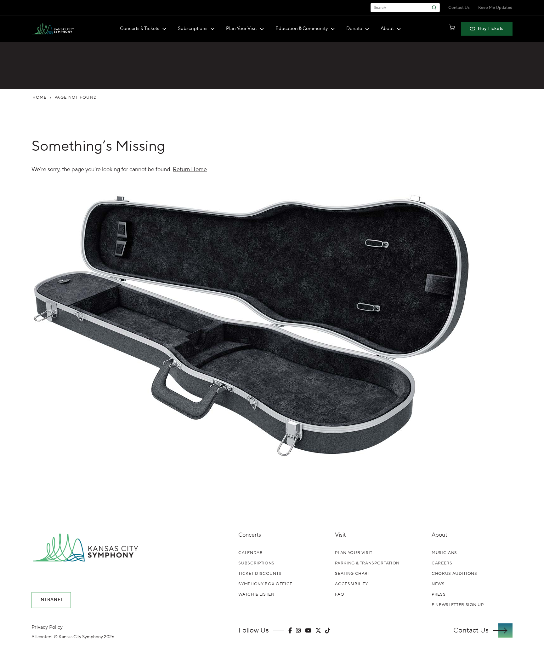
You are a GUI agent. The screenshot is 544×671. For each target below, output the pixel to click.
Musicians (444, 552)
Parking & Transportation (367, 563)
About (387, 29)
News (438, 583)
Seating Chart (352, 573)
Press (438, 594)
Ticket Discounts (259, 573)
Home (39, 97)
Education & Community (301, 29)
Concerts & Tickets (139, 29)
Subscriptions (192, 29)
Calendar (250, 552)
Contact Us (459, 7)
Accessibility (351, 583)
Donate (354, 29)
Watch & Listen (256, 594)
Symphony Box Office (265, 583)
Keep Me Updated (495, 7)
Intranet (51, 600)
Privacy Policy (47, 627)
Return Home (190, 169)
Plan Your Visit (241, 29)
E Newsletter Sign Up (458, 604)
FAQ (339, 594)
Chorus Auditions (454, 573)
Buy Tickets (490, 29)
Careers (442, 563)
